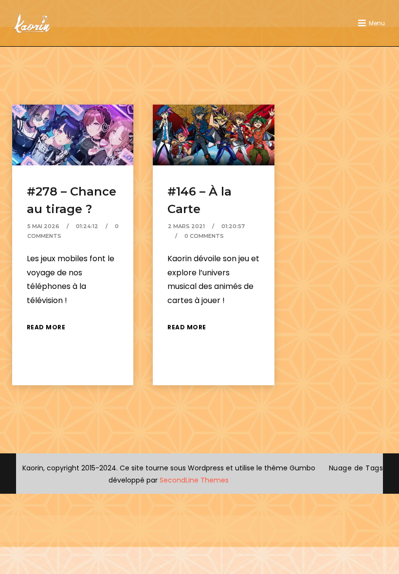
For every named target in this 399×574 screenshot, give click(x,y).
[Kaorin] (31, 23)
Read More (46, 327)
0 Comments (204, 236)
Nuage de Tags (356, 468)
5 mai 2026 (43, 226)
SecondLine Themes (194, 480)
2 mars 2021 (186, 226)
